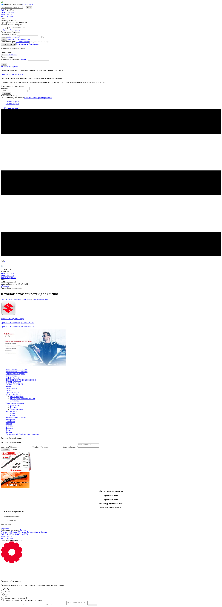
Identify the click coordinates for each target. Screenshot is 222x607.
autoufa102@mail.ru (8, 16)
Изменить (23, 59)
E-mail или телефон (8, 34)
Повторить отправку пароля (12, 74)
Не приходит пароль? (9, 66)
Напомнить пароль (15, 42)
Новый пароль (6, 52)
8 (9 (2, 10)
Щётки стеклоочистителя (16, 417)
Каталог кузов (11, 388)
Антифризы (15, 405)
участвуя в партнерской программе (38, 98)
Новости (9, 424)
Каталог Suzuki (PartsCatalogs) (12, 319)
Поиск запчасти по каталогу (17, 372)
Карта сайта (5, 528)
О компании (10, 422)
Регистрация (14, 30)
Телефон (4, 88)
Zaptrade (23, 530)
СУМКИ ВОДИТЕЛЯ (14, 384)
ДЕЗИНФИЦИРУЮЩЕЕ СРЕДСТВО (21, 380)
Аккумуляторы (11, 376)
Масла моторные (16, 397)
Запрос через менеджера (15, 374)
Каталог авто (27, 4)
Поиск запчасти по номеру (16, 370)
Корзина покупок (12, 104)
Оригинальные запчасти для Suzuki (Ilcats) (17, 323)
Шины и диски (11, 411)
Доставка (9, 428)
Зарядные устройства (14, 392)
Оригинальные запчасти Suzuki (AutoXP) (17, 327)
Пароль (10, 37)
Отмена (14, 449)
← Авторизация (22, 42)
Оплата (8, 430)
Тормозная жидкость (18, 409)
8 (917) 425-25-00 (7, 534)
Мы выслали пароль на (14, 59)
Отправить (5, 449)
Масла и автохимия (13, 395)
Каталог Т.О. (11, 390)
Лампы (8, 386)
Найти (29, 7)
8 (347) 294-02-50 (7, 12)
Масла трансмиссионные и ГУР (22, 399)
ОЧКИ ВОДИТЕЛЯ (13, 382)
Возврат (9, 432)
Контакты (9, 426)
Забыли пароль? (13, 37)
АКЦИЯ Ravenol (12, 378)
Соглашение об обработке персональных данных (25, 434)
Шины (12, 415)
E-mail (3, 91)
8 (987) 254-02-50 (7, 274)
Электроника (11, 420)
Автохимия (14, 401)
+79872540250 (6, 14)
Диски (12, 413)
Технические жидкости (15, 403)
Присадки (14, 407)
